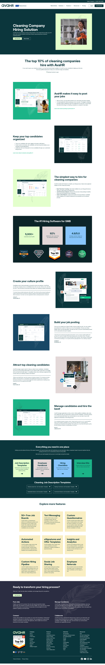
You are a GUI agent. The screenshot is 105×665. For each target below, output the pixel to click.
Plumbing (65, 646)
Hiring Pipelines (49, 641)
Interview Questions (84, 646)
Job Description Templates (86, 648)
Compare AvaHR (83, 651)
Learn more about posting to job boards (64, 108)
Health (64, 639)
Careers (31, 635)
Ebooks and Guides (84, 636)
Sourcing (48, 648)
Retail (64, 648)
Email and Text (49, 639)
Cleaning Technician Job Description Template (64, 486)
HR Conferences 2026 (85, 642)
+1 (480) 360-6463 (99, 1)
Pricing (84, 5)
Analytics (48, 633)
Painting (65, 643)
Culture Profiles (49, 636)
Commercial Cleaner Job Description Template (64, 491)
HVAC (64, 641)
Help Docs (82, 641)
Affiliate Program (33, 646)
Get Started (99, 5)
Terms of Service (17, 659)
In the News (32, 636)
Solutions (61, 5)
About (31, 633)
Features (68, 5)
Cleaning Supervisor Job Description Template (38, 486)
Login (91, 5)
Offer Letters (49, 642)
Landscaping (66, 642)
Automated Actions (50, 635)
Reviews (31, 643)
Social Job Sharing (50, 646)
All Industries (66, 633)
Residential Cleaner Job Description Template (37, 491)
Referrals (48, 645)
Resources (77, 5)
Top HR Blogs (83, 649)
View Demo (32, 642)
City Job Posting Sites (84, 635)
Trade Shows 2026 (84, 652)
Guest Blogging (83, 639)
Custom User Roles (50, 638)
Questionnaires (49, 643)
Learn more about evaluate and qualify (22, 153)
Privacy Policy (25, 659)
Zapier (31, 645)
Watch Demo (54, 5)
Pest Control (66, 645)
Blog (81, 633)
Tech (64, 649)
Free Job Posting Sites (85, 638)
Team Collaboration (50, 649)
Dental (64, 638)
